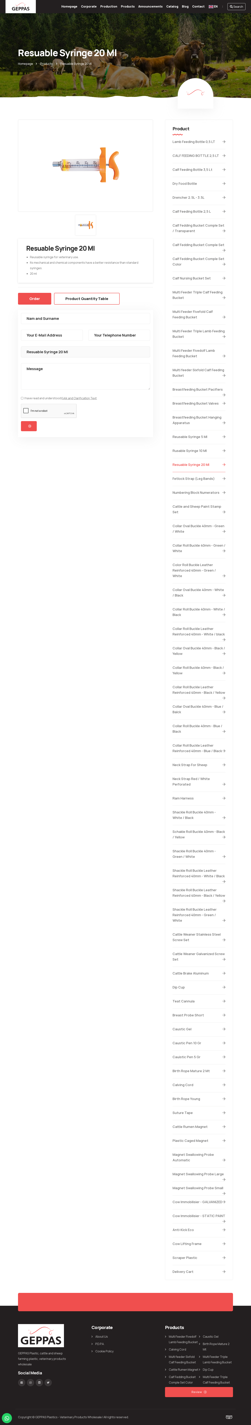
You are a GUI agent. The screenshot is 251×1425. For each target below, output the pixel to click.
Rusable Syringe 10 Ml (190, 450)
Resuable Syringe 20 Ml (191, 464)
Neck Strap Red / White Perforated (191, 781)
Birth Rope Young (186, 1099)
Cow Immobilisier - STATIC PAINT (199, 1216)
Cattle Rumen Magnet (190, 1126)
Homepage (69, 6)
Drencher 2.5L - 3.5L (189, 197)
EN (215, 6)
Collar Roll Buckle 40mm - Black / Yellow (198, 670)
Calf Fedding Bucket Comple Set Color (198, 261)
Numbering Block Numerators (196, 492)
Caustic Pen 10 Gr (187, 1043)
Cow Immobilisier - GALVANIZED (197, 1202)
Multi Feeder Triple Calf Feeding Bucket (198, 295)
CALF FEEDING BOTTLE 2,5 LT (196, 155)
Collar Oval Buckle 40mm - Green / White (198, 529)
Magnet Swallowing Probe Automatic (193, 1157)
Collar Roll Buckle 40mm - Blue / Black (197, 729)
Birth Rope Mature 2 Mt (191, 1071)
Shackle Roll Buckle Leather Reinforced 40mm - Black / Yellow (199, 893)
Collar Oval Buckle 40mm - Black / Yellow (199, 651)
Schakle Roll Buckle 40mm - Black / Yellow (199, 834)
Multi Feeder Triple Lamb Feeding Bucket (199, 334)
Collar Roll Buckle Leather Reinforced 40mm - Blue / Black (197, 748)
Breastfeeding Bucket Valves (196, 403)
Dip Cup (179, 987)
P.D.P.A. (100, 1344)
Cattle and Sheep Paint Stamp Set (197, 509)
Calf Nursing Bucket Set (192, 278)
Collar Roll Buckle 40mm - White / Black (199, 612)
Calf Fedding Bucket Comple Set (198, 245)
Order (34, 298)
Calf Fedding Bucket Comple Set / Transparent (198, 228)
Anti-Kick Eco (183, 1230)
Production (108, 6)
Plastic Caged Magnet (190, 1140)
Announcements (150, 6)
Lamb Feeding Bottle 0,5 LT (194, 141)
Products (128, 6)
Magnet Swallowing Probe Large (198, 1174)
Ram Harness (183, 798)
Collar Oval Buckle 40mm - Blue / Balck (198, 709)
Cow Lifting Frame (187, 1244)
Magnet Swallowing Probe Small (198, 1188)
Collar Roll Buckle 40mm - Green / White (199, 548)
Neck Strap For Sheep (190, 765)
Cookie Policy (104, 1351)
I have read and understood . (60, 398)
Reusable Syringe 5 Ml (190, 437)
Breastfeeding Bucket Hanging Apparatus (197, 420)
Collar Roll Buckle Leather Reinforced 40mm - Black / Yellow (199, 690)
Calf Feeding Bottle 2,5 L (192, 211)
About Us (101, 1337)
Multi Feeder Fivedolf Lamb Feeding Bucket (194, 353)
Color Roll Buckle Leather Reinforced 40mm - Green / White (194, 570)
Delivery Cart (183, 1271)
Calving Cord (183, 1085)
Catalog (172, 6)
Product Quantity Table (86, 298)
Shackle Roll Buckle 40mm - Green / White (194, 854)
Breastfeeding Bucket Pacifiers (198, 389)
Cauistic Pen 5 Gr (186, 1057)
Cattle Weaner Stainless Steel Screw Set (197, 937)
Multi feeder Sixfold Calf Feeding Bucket (198, 373)
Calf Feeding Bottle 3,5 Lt (192, 169)
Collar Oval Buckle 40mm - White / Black (198, 592)
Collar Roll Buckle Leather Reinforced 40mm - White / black (199, 631)
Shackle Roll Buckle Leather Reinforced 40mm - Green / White (195, 915)
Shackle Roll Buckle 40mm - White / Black (194, 815)
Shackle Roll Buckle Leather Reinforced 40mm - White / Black (199, 873)
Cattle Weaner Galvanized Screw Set (199, 956)
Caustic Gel (182, 1029)
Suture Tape (183, 1112)
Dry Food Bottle (185, 183)
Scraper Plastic (185, 1257)
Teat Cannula (184, 1001)
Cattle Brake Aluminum (191, 973)
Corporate (89, 6)
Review (196, 1392)
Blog (185, 6)
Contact (198, 6)
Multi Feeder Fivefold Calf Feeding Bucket (193, 314)
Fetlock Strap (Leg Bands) (194, 478)
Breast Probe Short (188, 1015)
